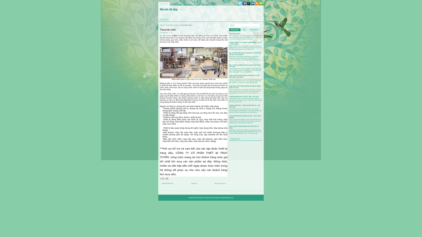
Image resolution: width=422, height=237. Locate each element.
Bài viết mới (235, 30)
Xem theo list (254, 30)
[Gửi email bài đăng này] (161, 178)
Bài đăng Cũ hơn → (221, 183)
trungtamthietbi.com (227, 197)
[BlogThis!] (163, 178)
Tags (244, 30)
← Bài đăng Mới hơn (167, 183)
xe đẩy (173, 83)
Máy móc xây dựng (168, 9)
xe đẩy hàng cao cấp (193, 79)
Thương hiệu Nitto (234, 33)
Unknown (165, 32)
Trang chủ (164, 4)
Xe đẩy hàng (165, 36)
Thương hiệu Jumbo (172, 25)
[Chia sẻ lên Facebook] (167, 178)
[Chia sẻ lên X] (165, 178)
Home (162, 25)
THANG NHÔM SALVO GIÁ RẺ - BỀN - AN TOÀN (244, 96)
